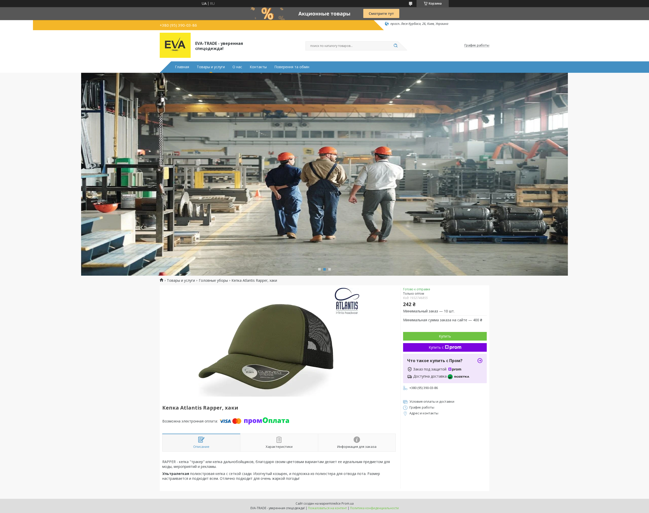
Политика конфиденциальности (374, 508)
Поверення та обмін (291, 67)
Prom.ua (347, 503)
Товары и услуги (211, 67)
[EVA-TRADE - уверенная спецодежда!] (175, 45)
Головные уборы (213, 280)
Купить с (436, 347)
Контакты (258, 67)
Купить (445, 336)
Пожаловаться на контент (327, 508)
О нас (237, 67)
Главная (182, 67)
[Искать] (395, 45)
